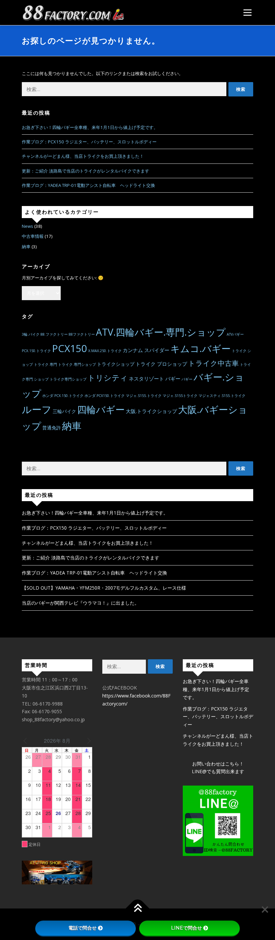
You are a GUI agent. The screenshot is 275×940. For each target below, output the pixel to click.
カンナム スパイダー (146, 350)
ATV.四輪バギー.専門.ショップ (161, 332)
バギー (186, 379)
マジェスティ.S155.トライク (222, 395)
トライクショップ (115, 364)
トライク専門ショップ (68, 379)
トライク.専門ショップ (77, 364)
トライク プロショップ (161, 363)
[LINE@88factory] (218, 821)
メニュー (247, 12)
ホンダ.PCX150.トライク (105, 395)
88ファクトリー (82, 334)
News (27, 226)
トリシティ (108, 377)
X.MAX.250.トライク (105, 350)
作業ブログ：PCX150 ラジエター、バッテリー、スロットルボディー (89, 142)
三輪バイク (64, 411)
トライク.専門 (45, 364)
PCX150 (69, 348)
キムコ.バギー (200, 348)
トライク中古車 (213, 363)
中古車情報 (33, 236)
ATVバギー (235, 334)
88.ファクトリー (54, 334)
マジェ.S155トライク (180, 395)
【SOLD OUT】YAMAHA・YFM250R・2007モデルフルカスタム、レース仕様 (104, 588)
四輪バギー (101, 409)
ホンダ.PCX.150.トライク (63, 395)
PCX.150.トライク (36, 350)
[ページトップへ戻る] (138, 909)
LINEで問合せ (186, 928)
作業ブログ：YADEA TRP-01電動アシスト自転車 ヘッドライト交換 (88, 185)
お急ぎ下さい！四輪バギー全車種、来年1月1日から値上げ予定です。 (90, 127)
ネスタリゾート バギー (154, 378)
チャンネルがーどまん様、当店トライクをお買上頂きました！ (83, 156)
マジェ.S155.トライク (144, 395)
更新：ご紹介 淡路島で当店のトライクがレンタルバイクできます (85, 171)
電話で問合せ (82, 928)
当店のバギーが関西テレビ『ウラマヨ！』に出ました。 (80, 603)
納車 (26, 247)
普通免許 (51, 428)
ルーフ (37, 409)
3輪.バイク (31, 334)
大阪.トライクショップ (151, 411)
